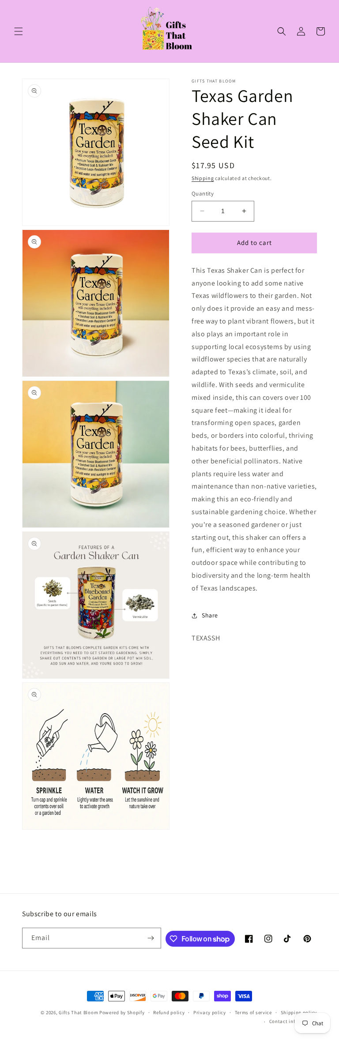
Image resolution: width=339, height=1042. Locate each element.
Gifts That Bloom (78, 1012)
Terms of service (253, 1012)
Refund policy (169, 1012)
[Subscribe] (151, 938)
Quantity (203, 193)
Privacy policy (209, 1012)
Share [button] (210, 615)
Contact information (293, 1021)
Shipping (203, 178)
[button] (18, 31)
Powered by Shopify (122, 1012)
